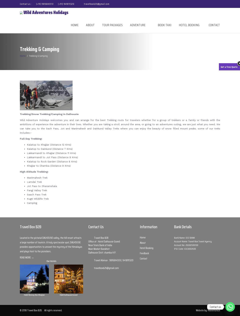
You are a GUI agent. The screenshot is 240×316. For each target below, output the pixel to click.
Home (75, 25)
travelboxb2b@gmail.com (96, 4)
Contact (214, 25)
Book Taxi (164, 25)
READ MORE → (27, 257)
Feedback (144, 253)
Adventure (137, 25)
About (90, 25)
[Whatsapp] (230, 307)
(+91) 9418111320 (66, 4)
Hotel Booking (189, 25)
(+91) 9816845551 (45, 4)
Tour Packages (112, 25)
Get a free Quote (229, 67)
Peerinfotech (214, 310)
